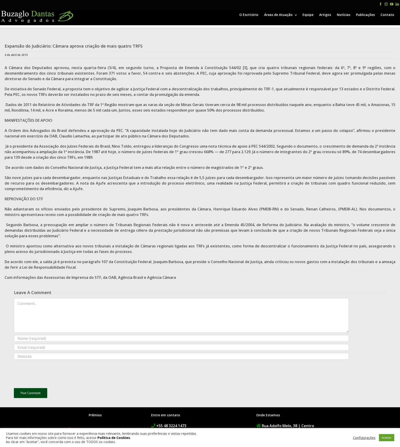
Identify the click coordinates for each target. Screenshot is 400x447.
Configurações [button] (364, 437)
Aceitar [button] (386, 437)
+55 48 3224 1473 (171, 425)
